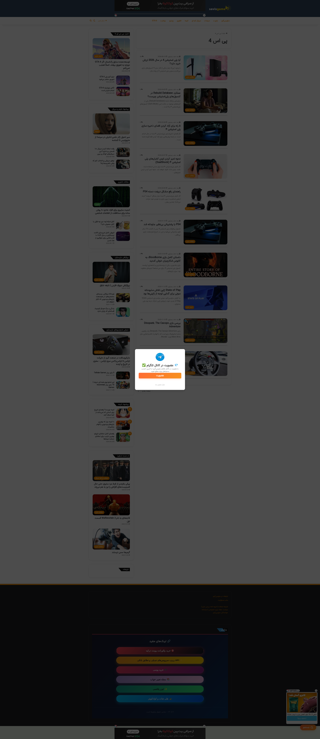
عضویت (160, 375)
